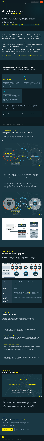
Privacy (3, 439)
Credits (6, 439)
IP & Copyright (10, 439)
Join (41, 1)
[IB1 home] (3, 1)
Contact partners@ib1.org (22, 429)
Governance (9, 124)
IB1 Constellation (7, 79)
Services (4, 124)
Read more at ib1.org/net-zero (14, 407)
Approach (18, 124)
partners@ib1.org (18, 439)
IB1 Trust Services (7, 93)
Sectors (14, 124)
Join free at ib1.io (7, 429)
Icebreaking (26, 79)
